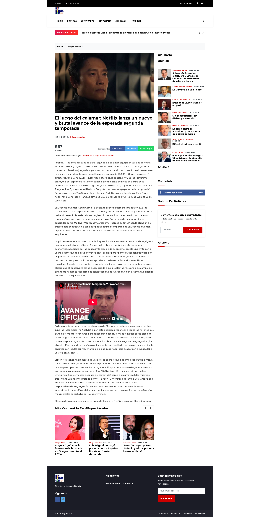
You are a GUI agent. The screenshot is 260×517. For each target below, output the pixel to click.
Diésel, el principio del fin (187, 144)
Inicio (60, 21)
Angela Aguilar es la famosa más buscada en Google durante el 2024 (68, 450)
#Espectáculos (75, 46)
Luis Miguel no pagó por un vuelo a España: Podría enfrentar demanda (103, 450)
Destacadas (87, 21)
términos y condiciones (194, 514)
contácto (163, 514)
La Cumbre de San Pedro (187, 89)
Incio (61, 46)
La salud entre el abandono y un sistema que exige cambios (186, 131)
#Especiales (104, 21)
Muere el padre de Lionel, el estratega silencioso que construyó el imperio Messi (124, 32)
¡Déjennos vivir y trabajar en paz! (187, 104)
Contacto (128, 483)
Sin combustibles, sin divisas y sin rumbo (184, 117)
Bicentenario (113, 483)
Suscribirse (193, 230)
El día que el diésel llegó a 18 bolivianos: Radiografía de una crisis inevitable (187, 158)
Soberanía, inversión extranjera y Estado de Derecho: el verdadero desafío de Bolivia (185, 77)
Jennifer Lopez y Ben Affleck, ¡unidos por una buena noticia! (138, 448)
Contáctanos (186, 3)
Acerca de (121, 21)
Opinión (136, 21)
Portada (72, 21)
